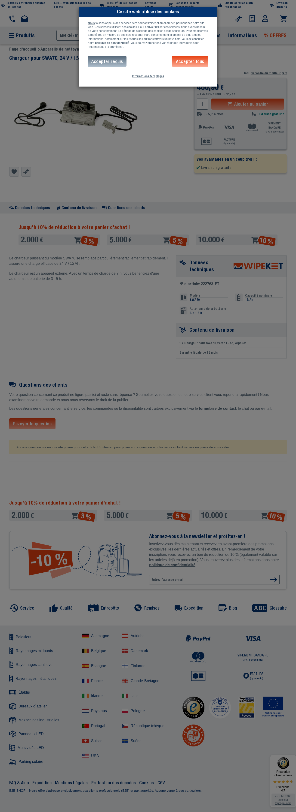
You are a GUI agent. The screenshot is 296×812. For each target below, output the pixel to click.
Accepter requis (107, 61)
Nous (91, 23)
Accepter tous (190, 61)
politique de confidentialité (112, 43)
